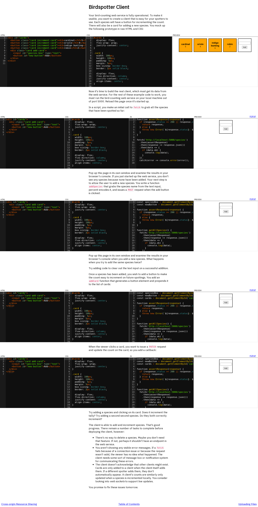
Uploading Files (247, 504)
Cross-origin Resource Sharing (19, 504)
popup (253, 116)
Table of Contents (129, 504)
